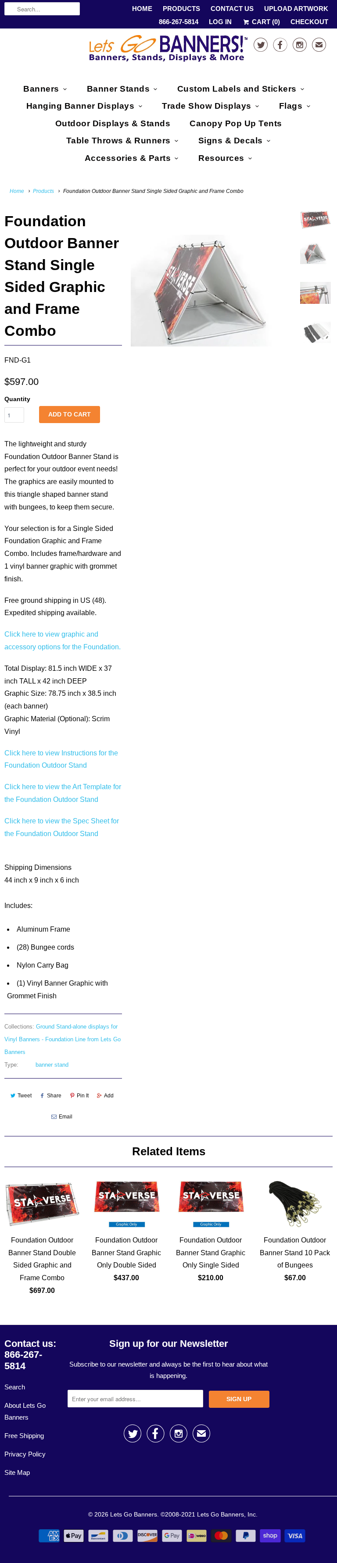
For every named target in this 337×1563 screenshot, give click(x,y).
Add (109, 1096)
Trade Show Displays (206, 105)
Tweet (25, 1096)
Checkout (309, 21)
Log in (220, 21)
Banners (41, 88)
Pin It (83, 1096)
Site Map (17, 1472)
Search (14, 1387)
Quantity (17, 398)
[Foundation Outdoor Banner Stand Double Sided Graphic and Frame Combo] (211, 290)
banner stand (52, 1064)
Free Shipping (24, 1435)
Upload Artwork (296, 8)
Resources (221, 158)
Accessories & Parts (128, 158)
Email (65, 1117)
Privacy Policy (25, 1454)
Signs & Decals (230, 140)
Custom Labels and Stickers (237, 88)
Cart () (265, 21)
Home (142, 8)
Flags (291, 105)
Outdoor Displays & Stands (113, 123)
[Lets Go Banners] (168, 50)
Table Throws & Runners (118, 140)
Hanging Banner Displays (80, 105)
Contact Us (232, 8)
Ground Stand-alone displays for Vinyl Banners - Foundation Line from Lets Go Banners (62, 1039)
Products (181, 8)
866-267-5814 (178, 21)
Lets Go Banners (133, 1514)
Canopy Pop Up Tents (236, 123)
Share (54, 1096)
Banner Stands (118, 88)
